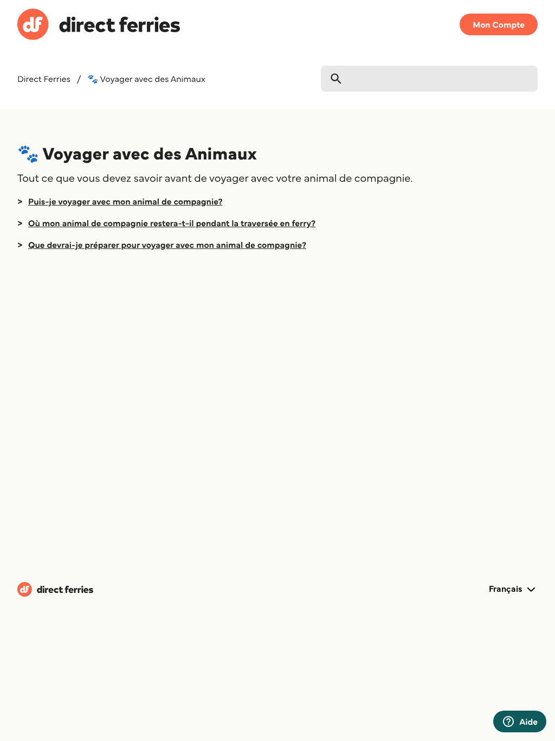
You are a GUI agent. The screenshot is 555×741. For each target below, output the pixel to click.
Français (507, 588)
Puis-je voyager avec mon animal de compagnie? (125, 201)
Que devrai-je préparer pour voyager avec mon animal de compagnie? (167, 245)
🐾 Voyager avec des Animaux (146, 79)
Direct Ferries (43, 79)
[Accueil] (98, 26)
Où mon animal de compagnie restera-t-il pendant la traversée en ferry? (171, 223)
